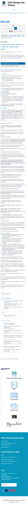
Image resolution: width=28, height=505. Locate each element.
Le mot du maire (14, 399)
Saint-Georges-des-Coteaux (16, 4)
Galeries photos (14, 410)
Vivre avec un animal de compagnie (11, 346)
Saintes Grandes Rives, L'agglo (14, 378)
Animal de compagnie (8, 323)
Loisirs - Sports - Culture (15, 35)
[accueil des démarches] (12, 26)
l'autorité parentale (9, 79)
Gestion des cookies (6, 479)
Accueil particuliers (5, 35)
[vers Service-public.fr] (16, 31)
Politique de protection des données (10, 478)
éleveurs (3, 116)
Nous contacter (5, 447)
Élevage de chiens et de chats (10, 315)
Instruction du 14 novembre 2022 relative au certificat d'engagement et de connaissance (13, 336)
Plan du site (4, 475)
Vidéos (14, 389)
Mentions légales (5, 476)
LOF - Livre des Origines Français (9, 248)
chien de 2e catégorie (12, 253)
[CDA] (14, 374)
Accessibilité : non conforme (8, 473)
